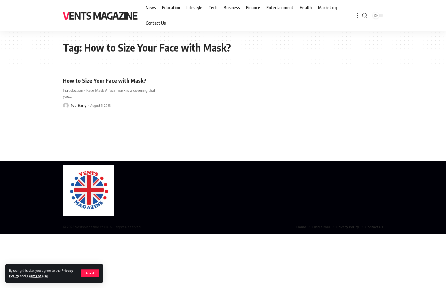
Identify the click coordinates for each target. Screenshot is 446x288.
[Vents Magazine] (88, 190)
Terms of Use (37, 276)
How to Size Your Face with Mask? (104, 80)
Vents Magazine (100, 15)
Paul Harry (78, 105)
